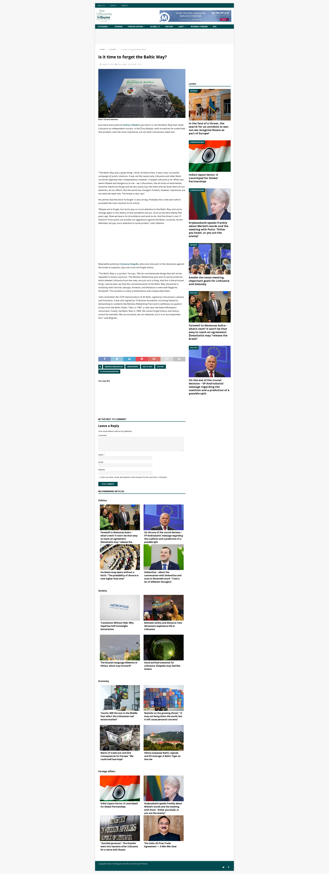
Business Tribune (199, 26)
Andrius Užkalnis (131, 124)
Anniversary (132, 367)
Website (101, 469)
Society (133, 64)
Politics (102, 500)
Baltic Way (147, 367)
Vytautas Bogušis (129, 263)
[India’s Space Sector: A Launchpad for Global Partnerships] (210, 156)
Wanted (125, 5)
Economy (103, 681)
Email (100, 462)
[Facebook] (228, 867)
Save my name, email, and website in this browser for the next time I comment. (134, 477)
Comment (102, 435)
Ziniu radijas (122, 64)
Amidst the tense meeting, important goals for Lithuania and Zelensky (209, 281)
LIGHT (181, 26)
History (169, 26)
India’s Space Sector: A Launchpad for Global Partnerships (203, 178)
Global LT (155, 26)
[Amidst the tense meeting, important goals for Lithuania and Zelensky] (210, 259)
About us (101, 5)
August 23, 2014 (108, 64)
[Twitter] (223, 867)
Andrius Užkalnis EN (114, 367)
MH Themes (143, 864)
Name (101, 454)
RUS (214, 26)
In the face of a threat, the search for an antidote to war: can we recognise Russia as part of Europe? (209, 128)
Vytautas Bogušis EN (109, 371)
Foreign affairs (135, 26)
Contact (113, 5)
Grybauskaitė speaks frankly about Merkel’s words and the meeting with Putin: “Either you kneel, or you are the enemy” (208, 229)
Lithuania (103, 26)
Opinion (118, 26)
